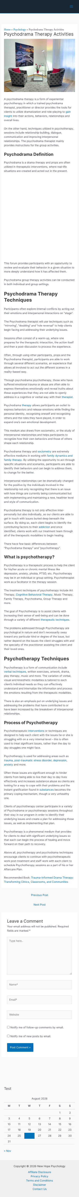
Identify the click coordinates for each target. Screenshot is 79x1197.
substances (47, 789)
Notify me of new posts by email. (30, 1036)
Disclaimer (39, 1184)
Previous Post (39, 895)
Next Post (40, 904)
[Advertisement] (39, 218)
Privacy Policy (39, 1176)
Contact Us (40, 1188)
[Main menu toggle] (71, 7)
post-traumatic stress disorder (33, 760)
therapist (67, 397)
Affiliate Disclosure (39, 1172)
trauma (8, 760)
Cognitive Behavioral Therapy (34, 594)
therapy (26, 405)
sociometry (44, 451)
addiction (44, 526)
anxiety (8, 764)
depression (60, 760)
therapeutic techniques (55, 619)
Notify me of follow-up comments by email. (37, 1027)
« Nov (7, 1150)
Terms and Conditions (39, 1180)
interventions (36, 730)
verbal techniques (15, 671)
